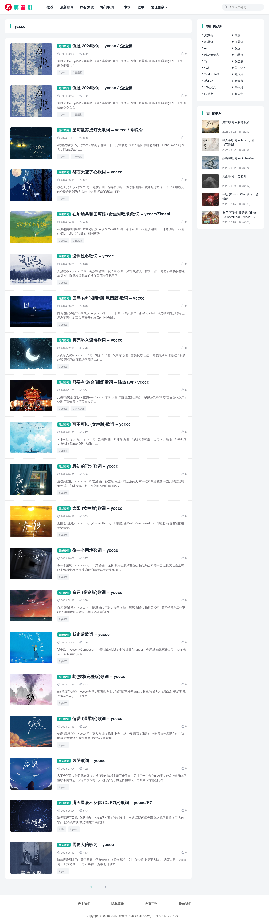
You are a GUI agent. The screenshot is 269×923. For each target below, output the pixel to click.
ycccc (64, 72)
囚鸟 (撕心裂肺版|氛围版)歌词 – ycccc (108, 298)
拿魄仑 (78, 156)
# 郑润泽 (237, 74)
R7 (62, 829)
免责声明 (151, 903)
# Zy (204, 61)
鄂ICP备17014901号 (169, 916)
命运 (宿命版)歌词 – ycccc (97, 592)
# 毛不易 (207, 80)
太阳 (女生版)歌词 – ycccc (97, 508)
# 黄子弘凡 (239, 67)
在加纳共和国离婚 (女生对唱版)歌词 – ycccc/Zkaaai (121, 214)
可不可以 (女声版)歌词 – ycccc (101, 424)
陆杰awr (79, 408)
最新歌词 (67, 7)
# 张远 (236, 48)
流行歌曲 (64, 130)
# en (205, 48)
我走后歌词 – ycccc (91, 634)
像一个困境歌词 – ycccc (95, 550)
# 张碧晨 (237, 61)
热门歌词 (107, 7)
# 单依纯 (237, 87)
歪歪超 (78, 72)
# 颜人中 (237, 93)
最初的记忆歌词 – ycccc (95, 466)
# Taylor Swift (211, 74)
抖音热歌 (87, 7)
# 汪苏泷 (237, 41)
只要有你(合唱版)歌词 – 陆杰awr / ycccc (110, 382)
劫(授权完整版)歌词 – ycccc (98, 676)
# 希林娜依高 (210, 54)
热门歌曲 (64, 88)
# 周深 (236, 35)
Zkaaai (79, 240)
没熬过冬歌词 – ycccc (93, 256)
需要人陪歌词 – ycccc (93, 844)
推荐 (50, 7)
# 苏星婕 (207, 41)
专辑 (127, 7)
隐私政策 (117, 903)
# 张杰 (206, 67)
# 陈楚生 (207, 93)
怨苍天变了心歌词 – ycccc (97, 172)
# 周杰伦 (207, 35)
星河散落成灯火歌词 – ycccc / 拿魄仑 (107, 130)
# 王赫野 (237, 54)
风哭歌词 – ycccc (88, 760)
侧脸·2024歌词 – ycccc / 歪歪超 (102, 45)
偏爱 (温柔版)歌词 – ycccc (97, 718)
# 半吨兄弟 (209, 87)
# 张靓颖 (237, 80)
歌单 (140, 7)
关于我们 (84, 903)
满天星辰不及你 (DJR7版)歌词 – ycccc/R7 (112, 802)
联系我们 (185, 903)
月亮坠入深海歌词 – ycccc (97, 340)
